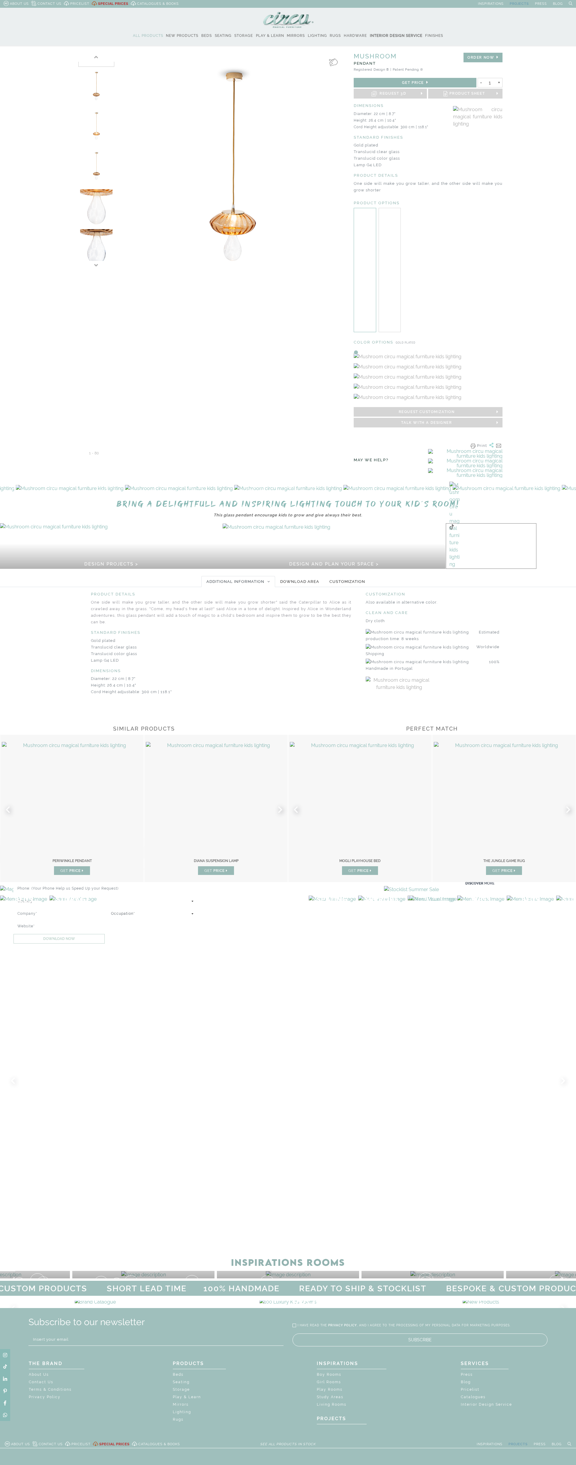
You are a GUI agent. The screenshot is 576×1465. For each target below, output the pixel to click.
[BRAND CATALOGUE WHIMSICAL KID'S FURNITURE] (95, 1302)
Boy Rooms (329, 1374)
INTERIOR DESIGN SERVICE (396, 36)
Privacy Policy (45, 1397)
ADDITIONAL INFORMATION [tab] (235, 581)
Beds (178, 1374)
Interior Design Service (486, 1404)
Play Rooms (330, 1389)
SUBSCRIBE (420, 1339)
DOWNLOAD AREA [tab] (299, 581)
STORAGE (243, 36)
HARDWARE (355, 36)
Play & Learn (187, 1397)
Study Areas (330, 1397)
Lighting (182, 1412)
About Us (39, 1374)
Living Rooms (331, 1404)
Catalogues (473, 1397)
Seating (181, 1382)
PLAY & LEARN (270, 36)
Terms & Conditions (50, 1389)
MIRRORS (296, 36)
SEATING (223, 36)
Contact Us (41, 1382)
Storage (181, 1389)
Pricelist (470, 1389)
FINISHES (434, 36)
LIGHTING (317, 36)
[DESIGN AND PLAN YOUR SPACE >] (276, 527)
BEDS (206, 36)
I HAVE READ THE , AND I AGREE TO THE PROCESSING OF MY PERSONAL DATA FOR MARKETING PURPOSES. (404, 1325)
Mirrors (181, 1404)
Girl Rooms (329, 1382)
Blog (466, 1382)
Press (467, 1374)
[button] (14, 491)
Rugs (178, 1419)
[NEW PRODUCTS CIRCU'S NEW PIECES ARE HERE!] (481, 1302)
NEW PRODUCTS (182, 36)
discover (479, 883)
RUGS (335, 36)
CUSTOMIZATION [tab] (347, 581)
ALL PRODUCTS (148, 36)
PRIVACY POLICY (342, 1325)
